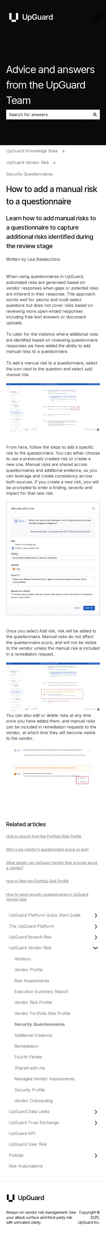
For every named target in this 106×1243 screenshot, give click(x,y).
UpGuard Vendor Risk (27, 162)
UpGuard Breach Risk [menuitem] (30, 937)
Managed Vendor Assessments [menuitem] (44, 1078)
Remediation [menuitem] (26, 1046)
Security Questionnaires (29, 174)
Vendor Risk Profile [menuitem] (33, 1002)
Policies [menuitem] (16, 1155)
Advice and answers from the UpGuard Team (50, 85)
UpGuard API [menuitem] (22, 1133)
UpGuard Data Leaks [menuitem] (29, 1111)
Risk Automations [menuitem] (26, 1166)
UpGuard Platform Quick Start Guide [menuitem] (45, 915)
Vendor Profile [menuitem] (28, 969)
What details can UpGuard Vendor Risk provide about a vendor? (51, 865)
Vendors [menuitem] (22, 958)
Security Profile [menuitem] (29, 1089)
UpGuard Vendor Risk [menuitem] (30, 947)
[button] (96, 915)
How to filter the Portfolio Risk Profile (37, 881)
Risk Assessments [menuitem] (31, 980)
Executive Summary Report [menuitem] (41, 991)
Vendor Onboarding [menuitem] (33, 1100)
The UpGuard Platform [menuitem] (31, 926)
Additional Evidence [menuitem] (33, 1035)
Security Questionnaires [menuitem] (39, 1024)
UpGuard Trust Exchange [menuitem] (34, 1122)
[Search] (95, 114)
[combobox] (48, 114)
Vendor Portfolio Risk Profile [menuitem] (42, 1013)
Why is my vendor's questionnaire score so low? (47, 849)
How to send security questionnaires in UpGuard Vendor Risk (47, 897)
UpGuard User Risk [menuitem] (28, 1144)
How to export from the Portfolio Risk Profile (43, 836)
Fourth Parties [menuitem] (28, 1056)
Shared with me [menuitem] (29, 1068)
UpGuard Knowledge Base (32, 150)
